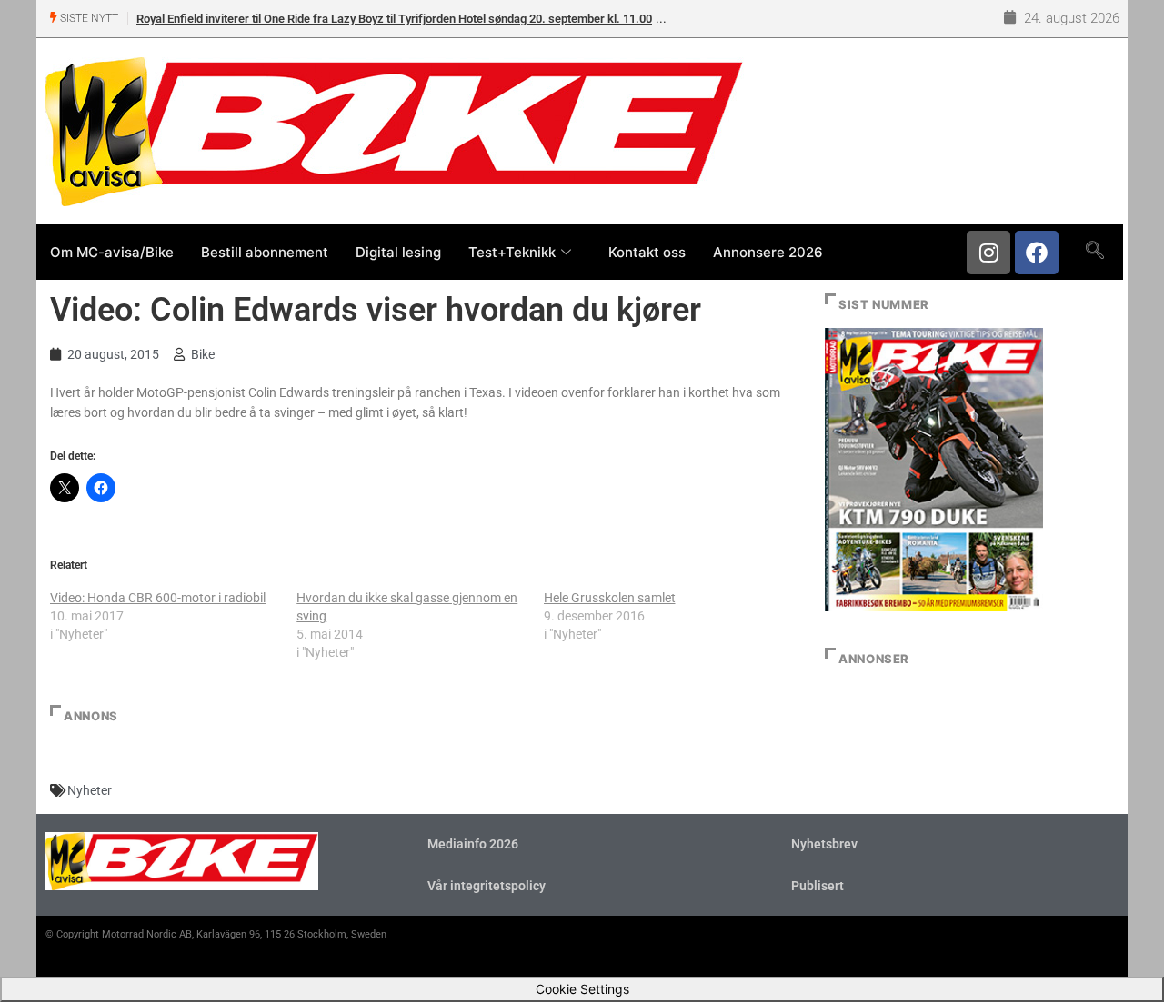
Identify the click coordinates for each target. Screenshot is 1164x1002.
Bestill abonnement (264, 252)
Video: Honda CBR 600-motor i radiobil (158, 597)
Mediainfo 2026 (472, 844)
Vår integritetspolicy (486, 885)
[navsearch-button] (1094, 251)
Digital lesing (398, 252)
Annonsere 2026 (768, 252)
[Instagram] (988, 252)
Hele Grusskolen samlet (610, 597)
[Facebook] (1037, 252)
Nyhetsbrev (824, 844)
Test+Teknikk (512, 252)
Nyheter (89, 790)
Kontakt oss (647, 252)
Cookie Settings (582, 989)
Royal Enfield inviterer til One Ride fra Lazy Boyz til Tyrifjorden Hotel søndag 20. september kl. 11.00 (394, 18)
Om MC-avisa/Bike (112, 252)
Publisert (817, 885)
